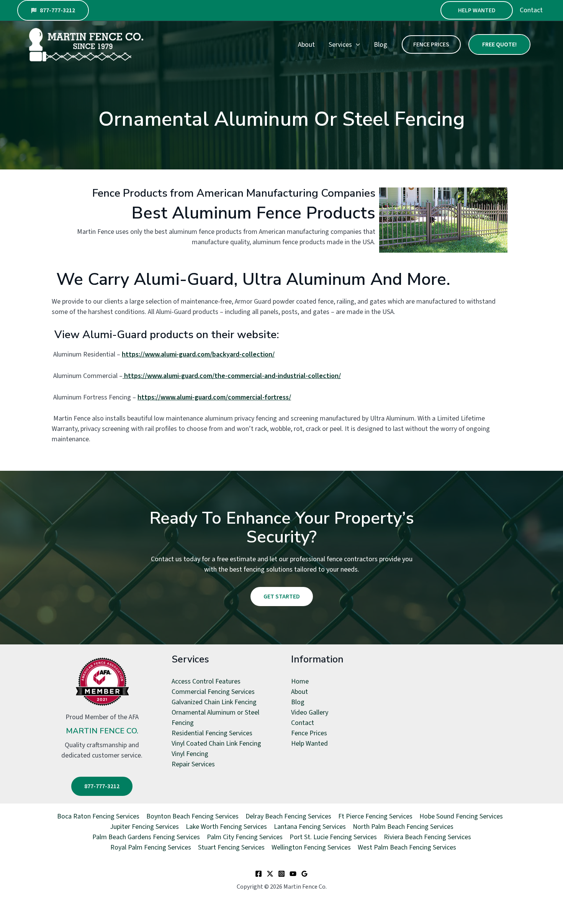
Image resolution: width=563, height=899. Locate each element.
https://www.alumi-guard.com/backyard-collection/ (198, 354)
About (306, 44)
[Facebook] (258, 873)
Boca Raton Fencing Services (98, 816)
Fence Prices (309, 733)
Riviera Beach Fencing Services (427, 837)
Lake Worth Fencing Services (226, 827)
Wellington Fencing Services (311, 847)
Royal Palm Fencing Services (150, 847)
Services (340, 44)
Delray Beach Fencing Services (288, 816)
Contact (531, 10)
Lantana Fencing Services (310, 827)
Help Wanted (476, 10)
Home (300, 681)
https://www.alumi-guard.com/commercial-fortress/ (214, 397)
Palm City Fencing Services (245, 837)
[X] (270, 873)
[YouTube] (293, 873)
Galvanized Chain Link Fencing (214, 702)
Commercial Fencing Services (213, 692)
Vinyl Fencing (190, 754)
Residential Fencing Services (212, 733)
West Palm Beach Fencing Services (407, 847)
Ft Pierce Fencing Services (375, 816)
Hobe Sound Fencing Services (461, 816)
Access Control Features (206, 681)
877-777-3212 (101, 786)
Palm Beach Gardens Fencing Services (146, 837)
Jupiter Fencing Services (144, 827)
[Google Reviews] (304, 873)
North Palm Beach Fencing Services (403, 827)
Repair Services (193, 764)
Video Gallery (309, 712)
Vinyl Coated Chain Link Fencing (216, 743)
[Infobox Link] (102, 710)
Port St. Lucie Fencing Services (333, 837)
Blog (380, 44)
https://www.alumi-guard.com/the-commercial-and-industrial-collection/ (232, 376)
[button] (53, 10)
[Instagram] (281, 873)
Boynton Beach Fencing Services (192, 816)
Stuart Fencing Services (231, 847)
